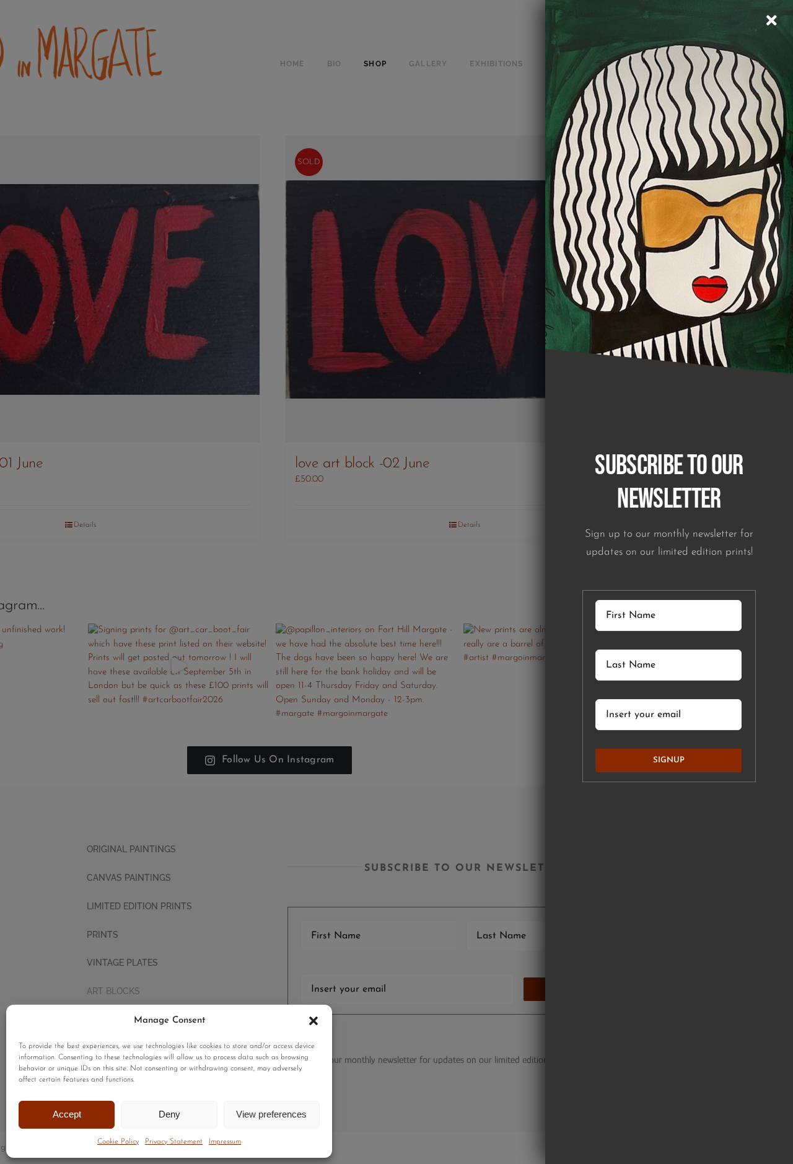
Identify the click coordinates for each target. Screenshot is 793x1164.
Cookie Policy (118, 1141)
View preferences (271, 1114)
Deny (169, 1114)
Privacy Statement (174, 1141)
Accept (67, 1114)
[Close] (772, 20)
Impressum (225, 1141)
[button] (313, 1021)
